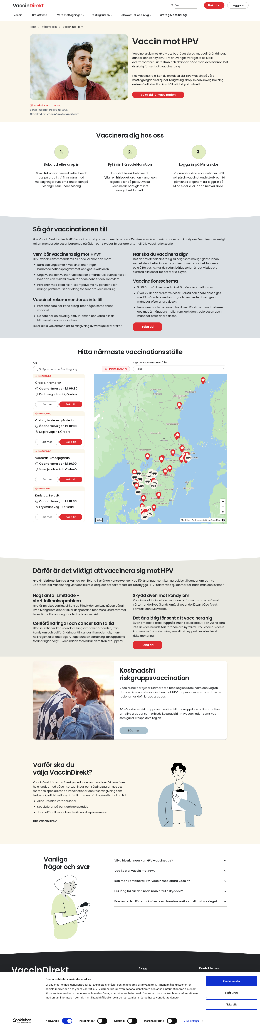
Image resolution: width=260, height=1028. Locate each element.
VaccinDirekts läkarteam (63, 114)
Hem (33, 27)
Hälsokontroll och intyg (134, 15)
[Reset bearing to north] (223, 511)
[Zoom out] (223, 506)
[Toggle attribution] (223, 520)
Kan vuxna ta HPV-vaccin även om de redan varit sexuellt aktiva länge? (165, 901)
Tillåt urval (231, 992)
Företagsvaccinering (173, 15)
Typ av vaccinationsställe (150, 362)
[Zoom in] (223, 501)
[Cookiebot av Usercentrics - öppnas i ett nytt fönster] (21, 1021)
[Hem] (28, 5)
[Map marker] (161, 459)
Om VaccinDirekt (45, 821)
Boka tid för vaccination (158, 95)
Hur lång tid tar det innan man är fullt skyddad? (148, 891)
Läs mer (133, 730)
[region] (160, 449)
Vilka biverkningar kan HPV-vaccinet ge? (143, 860)
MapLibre (185, 520)
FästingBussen (101, 15)
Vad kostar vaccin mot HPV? (134, 871)
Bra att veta (39, 15)
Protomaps (197, 520)
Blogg (143, 968)
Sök (35, 363)
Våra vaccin (49, 27)
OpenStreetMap (213, 520)
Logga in (238, 5)
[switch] (102, 1021)
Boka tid (214, 5)
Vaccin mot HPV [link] (73, 27)
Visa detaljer (191, 1020)
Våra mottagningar (69, 15)
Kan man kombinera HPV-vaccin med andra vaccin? (152, 881)
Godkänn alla (231, 981)
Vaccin (18, 15)
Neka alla (231, 1004)
